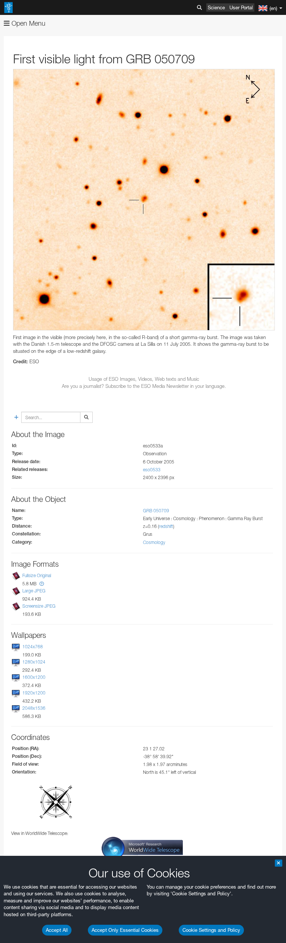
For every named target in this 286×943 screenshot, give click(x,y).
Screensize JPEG (38, 606)
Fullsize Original (36, 575)
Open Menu (27, 23)
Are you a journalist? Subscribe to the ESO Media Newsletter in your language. (144, 386)
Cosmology (154, 542)
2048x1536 (33, 708)
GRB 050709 (156, 510)
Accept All (57, 930)
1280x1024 (33, 662)
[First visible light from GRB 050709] (143, 199)
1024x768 (32, 646)
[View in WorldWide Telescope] (142, 848)
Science (216, 7)
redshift (166, 526)
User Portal (241, 7)
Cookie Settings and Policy (211, 930)
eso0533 (152, 469)
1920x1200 (33, 693)
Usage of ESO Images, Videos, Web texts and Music (144, 379)
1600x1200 (33, 677)
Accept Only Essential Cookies (125, 930)
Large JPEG (33, 591)
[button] (41, 583)
